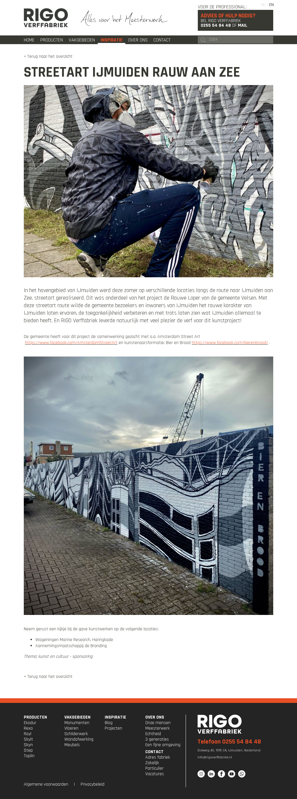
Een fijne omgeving (162, 745)
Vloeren (71, 728)
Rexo (28, 728)
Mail (242, 25)
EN (271, 5)
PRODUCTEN (35, 717)
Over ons (138, 40)
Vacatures (154, 774)
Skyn (28, 745)
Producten (51, 40)
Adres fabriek (157, 757)
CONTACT (154, 752)
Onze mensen (158, 723)
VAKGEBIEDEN (77, 717)
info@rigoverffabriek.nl (215, 757)
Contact (162, 40)
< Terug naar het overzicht (48, 56)
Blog (109, 723)
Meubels (72, 745)
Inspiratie (111, 40)
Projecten (113, 728)
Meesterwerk (157, 728)
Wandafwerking (78, 739)
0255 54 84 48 (216, 25)
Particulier (154, 768)
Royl (27, 734)
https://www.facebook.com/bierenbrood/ (230, 343)
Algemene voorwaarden (46, 784)
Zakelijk (152, 763)
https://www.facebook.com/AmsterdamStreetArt (71, 343)
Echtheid (153, 734)
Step (28, 750)
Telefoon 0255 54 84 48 (229, 742)
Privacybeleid (92, 784)
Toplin (29, 756)
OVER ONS (154, 717)
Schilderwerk (76, 734)
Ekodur (30, 723)
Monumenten (76, 723)
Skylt (28, 739)
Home (29, 40)
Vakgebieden (82, 40)
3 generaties (157, 739)
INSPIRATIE (115, 717)
